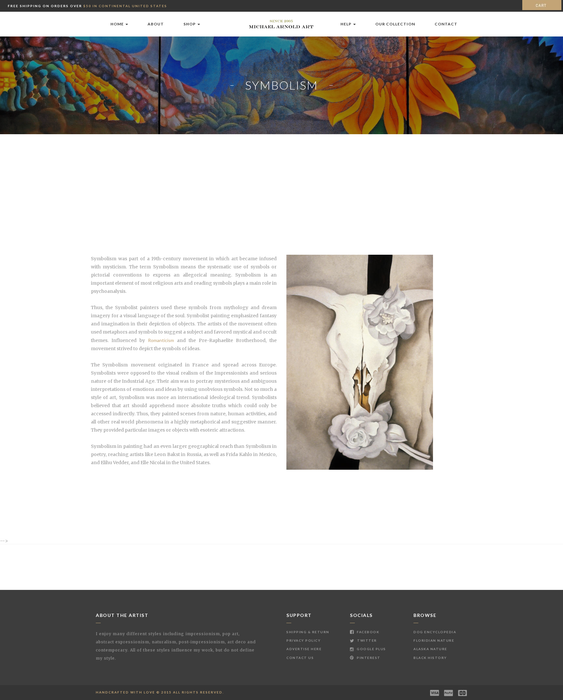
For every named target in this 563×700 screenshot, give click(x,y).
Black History (430, 658)
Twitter (366, 640)
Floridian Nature (433, 640)
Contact (446, 23)
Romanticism (161, 340)
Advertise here (304, 649)
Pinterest (368, 658)
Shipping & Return (307, 632)
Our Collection (395, 23)
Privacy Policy (303, 640)
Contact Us (300, 658)
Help (346, 23)
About (156, 23)
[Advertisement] (281, 183)
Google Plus (371, 649)
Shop (190, 23)
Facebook (367, 632)
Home (117, 23)
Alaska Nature (430, 649)
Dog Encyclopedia (434, 632)
